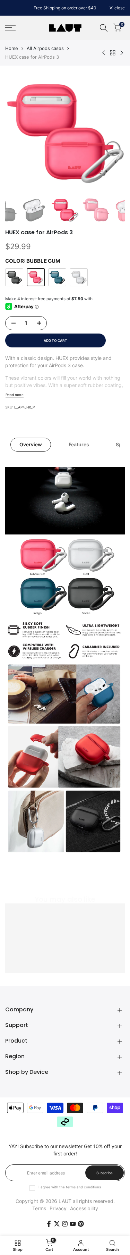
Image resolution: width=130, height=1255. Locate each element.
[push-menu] (10, 28)
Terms (39, 1208)
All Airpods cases (45, 48)
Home (11, 48)
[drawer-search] (103, 28)
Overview (30, 444)
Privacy (58, 1208)
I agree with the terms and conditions (69, 1187)
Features (79, 444)
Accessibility (84, 1208)
